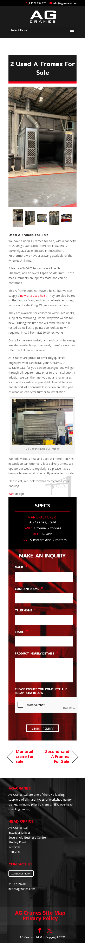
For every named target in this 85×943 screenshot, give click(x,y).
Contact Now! (21, 873)
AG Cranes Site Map (40, 912)
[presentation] (46, 705)
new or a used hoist (33, 296)
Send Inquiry (43, 728)
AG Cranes (37, 522)
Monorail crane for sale (25, 756)
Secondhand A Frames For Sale (57, 756)
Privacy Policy (40, 918)
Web (11, 494)
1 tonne (40, 528)
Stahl (52, 522)
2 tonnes (54, 528)
